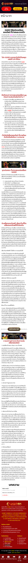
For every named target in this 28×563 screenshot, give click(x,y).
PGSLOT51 (17, 520)
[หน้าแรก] (3, 557)
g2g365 (5, 515)
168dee (9, 513)
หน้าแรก (3, 559)
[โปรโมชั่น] (8, 557)
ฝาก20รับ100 (17, 517)
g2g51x (12, 517)
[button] (25, 9)
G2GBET (10, 110)
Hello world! (5, 488)
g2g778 (24, 517)
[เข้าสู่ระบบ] (14, 557)
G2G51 (11, 35)
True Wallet (5, 517)
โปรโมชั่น (8, 559)
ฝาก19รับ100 (11, 520)
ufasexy (9, 515)
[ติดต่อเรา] (25, 557)
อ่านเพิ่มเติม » (5, 495)
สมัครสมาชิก (20, 559)
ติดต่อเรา (25, 559)
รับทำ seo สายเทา (16, 552)
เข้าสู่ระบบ (14, 559)
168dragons (22, 513)
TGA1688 (15, 515)
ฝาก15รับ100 (22, 515)
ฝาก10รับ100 (14, 513)
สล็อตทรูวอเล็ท (7, 541)
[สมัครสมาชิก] (20, 557)
